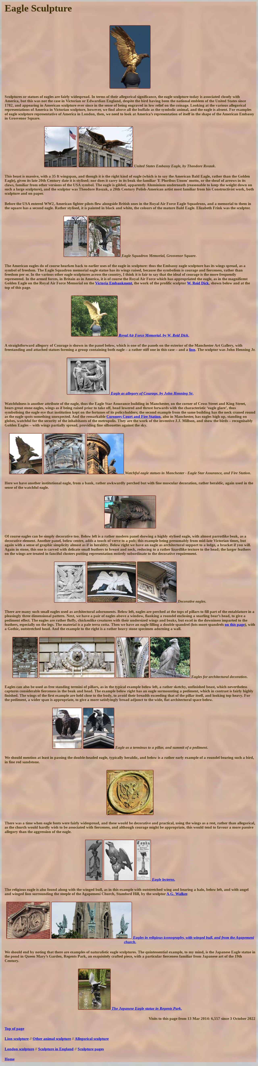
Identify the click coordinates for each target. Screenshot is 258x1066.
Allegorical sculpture (92, 1039)
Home (10, 1059)
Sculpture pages (91, 1049)
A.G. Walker (176, 894)
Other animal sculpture (52, 1039)
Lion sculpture (17, 1039)
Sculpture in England (56, 1049)
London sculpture (19, 1049)
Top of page (14, 1028)
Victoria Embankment (113, 283)
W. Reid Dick (198, 283)
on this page (235, 624)
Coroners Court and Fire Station (133, 416)
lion (192, 349)
